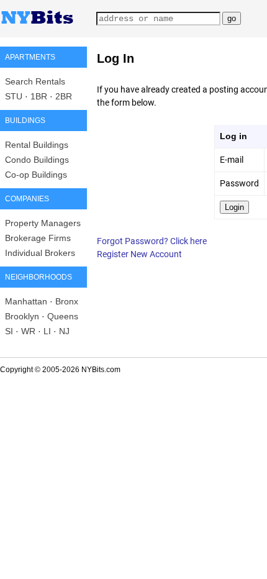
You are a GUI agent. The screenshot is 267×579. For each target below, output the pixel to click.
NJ (64, 331)
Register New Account (139, 254)
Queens (62, 316)
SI (9, 331)
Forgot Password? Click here (152, 241)
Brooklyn (22, 316)
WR (28, 331)
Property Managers (43, 223)
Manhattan (26, 301)
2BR (63, 96)
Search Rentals (35, 81)
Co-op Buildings (36, 175)
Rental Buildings (36, 145)
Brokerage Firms (38, 238)
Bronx (66, 301)
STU (13, 96)
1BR (38, 96)
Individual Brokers (40, 253)
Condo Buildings (37, 160)
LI (47, 331)
